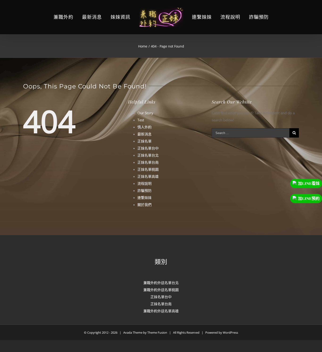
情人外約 (144, 127)
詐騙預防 (144, 190)
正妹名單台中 (148, 148)
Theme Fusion (157, 332)
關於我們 (144, 204)
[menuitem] (75, 17)
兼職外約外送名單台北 (161, 282)
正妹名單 (144, 141)
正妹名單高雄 (148, 176)
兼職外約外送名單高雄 (161, 310)
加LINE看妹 (309, 183)
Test (140, 120)
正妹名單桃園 (148, 169)
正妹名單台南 (148, 162)
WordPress (230, 332)
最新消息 (144, 134)
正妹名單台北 (148, 155)
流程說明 (144, 183)
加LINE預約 (309, 198)
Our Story (145, 113)
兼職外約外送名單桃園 (161, 289)
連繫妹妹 (144, 197)
